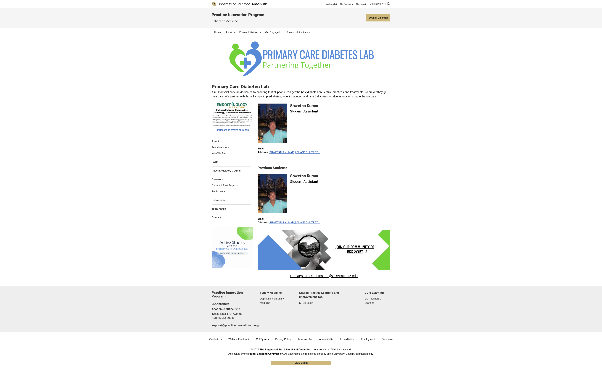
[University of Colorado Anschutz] (239, 4)
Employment (368, 339)
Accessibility (326, 339)
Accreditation (347, 339)
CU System (262, 339)
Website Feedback (238, 339)
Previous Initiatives (297, 32)
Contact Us (215, 339)
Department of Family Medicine (272, 300)
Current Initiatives (249, 32)
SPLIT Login (306, 303)
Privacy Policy (283, 339)
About (229, 32)
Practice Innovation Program (238, 14)
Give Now (387, 339)
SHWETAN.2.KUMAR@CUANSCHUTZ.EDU (294, 152)
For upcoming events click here (232, 130)
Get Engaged (273, 32)
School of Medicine (225, 21)
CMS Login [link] (301, 362)
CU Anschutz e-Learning (373, 300)
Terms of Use (305, 339)
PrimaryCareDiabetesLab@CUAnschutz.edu (324, 276)
